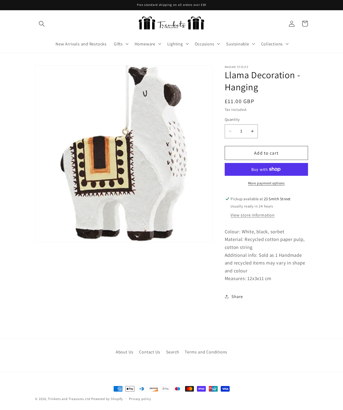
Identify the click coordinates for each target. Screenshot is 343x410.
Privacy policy (140, 398)
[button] (41, 23)
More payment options (266, 182)
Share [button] (237, 296)
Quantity (232, 119)
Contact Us (149, 352)
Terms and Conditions (206, 352)
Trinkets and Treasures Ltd (69, 398)
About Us (124, 352)
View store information (252, 214)
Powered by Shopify (107, 398)
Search (172, 352)
